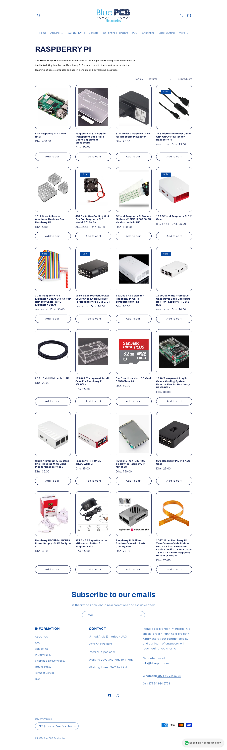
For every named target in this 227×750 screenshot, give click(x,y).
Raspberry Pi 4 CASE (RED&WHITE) (88, 462)
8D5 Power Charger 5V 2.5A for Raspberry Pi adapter (133, 135)
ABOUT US (41, 637)
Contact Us (41, 649)
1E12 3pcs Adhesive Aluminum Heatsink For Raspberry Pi (49, 219)
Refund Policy (43, 667)
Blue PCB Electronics (54, 738)
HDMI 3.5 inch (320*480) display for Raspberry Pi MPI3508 (131, 464)
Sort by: (139, 79)
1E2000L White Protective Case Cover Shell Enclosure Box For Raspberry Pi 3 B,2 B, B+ (173, 300)
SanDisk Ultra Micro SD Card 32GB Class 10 (133, 380)
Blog (38, 679)
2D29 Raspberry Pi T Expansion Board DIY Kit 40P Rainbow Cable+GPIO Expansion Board (53, 300)
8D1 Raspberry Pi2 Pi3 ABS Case (173, 462)
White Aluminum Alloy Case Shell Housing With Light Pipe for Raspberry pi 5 (52, 464)
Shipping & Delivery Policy (50, 661)
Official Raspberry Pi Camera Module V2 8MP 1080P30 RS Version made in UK (133, 219)
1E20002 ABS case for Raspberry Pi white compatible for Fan (130, 298)
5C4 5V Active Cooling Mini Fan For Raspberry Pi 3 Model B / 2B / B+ (92, 219)
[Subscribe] (141, 615)
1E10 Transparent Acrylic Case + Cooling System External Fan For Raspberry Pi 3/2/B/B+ (173, 383)
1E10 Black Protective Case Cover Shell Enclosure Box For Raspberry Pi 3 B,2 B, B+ (92, 298)
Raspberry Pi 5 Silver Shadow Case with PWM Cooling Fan (130, 543)
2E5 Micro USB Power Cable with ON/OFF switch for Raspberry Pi (173, 136)
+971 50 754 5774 (169, 676)
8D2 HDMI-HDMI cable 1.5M (52, 378)
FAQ (37, 643)
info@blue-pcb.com (156, 663)
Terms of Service (45, 673)
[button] (39, 15)
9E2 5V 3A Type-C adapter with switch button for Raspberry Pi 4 (91, 543)
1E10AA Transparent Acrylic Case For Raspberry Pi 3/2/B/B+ (92, 381)
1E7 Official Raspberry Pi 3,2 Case (174, 217)
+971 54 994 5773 (158, 683)
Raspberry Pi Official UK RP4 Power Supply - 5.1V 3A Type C (53, 543)
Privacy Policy (43, 655)
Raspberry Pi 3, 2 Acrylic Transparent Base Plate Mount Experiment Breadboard (90, 138)
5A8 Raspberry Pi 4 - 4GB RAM (50, 135)
